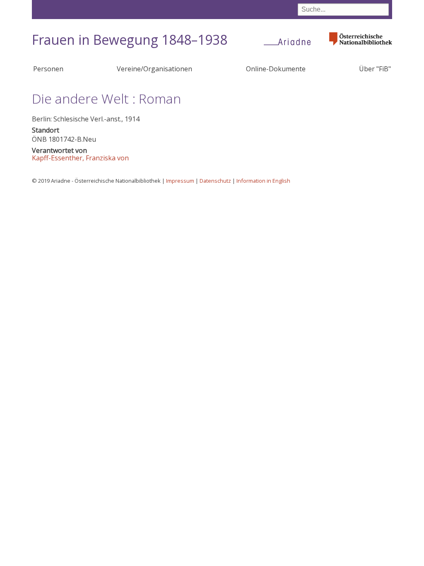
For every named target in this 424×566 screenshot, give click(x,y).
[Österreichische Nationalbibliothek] (360, 47)
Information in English (263, 180)
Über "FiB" (375, 68)
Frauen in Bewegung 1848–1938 (129, 39)
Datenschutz (215, 180)
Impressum (180, 180)
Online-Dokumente (276, 68)
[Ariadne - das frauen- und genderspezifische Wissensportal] (290, 41)
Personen (48, 68)
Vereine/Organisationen (154, 68)
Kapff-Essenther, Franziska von (80, 157)
